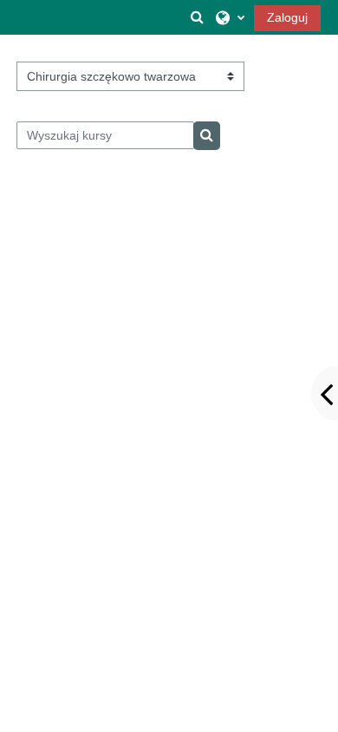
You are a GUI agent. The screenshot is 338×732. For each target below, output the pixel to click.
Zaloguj (287, 17)
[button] (197, 17)
